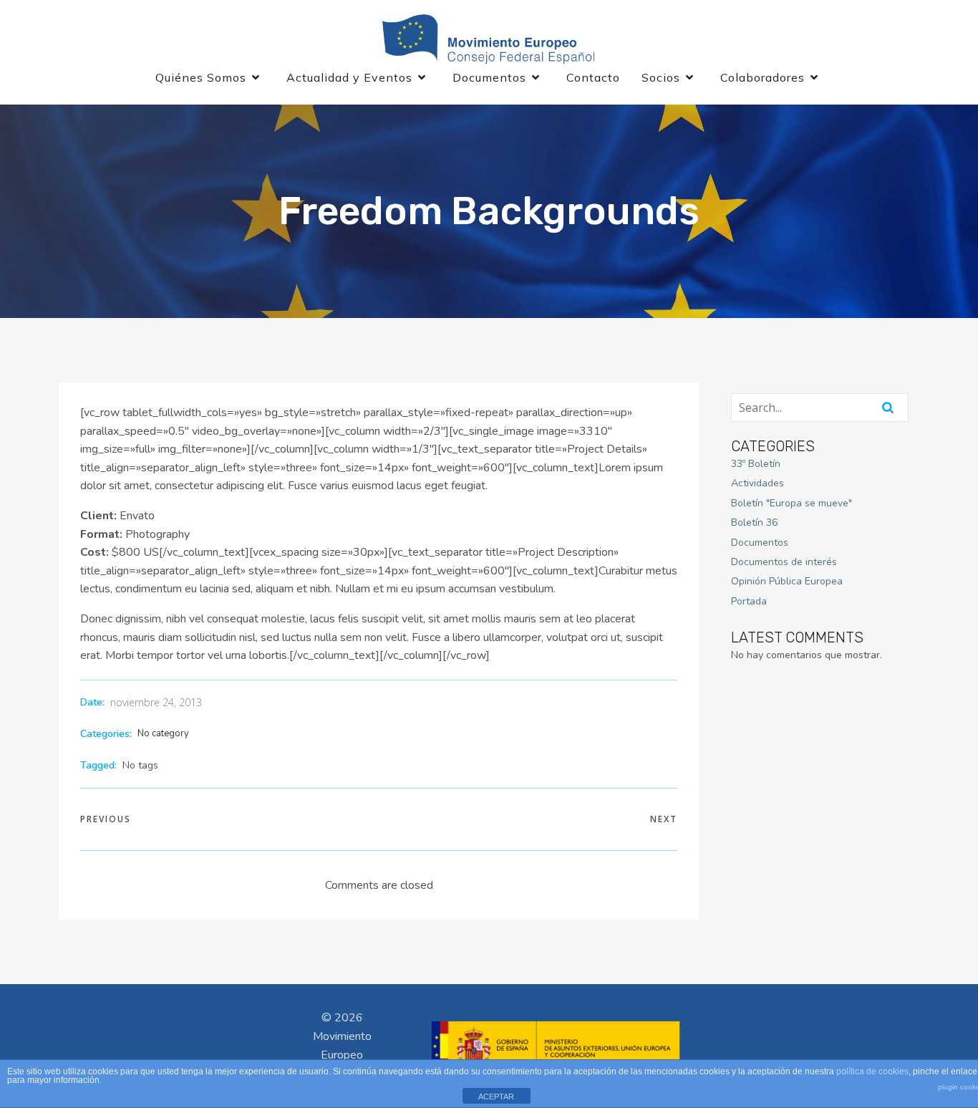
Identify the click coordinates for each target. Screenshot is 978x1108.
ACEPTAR (496, 1096)
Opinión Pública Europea (787, 581)
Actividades (757, 483)
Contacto (593, 77)
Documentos (759, 542)
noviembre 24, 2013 (156, 702)
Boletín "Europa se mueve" (791, 503)
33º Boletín (755, 464)
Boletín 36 (754, 522)
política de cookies (872, 1071)
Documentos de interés (784, 562)
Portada (749, 601)
